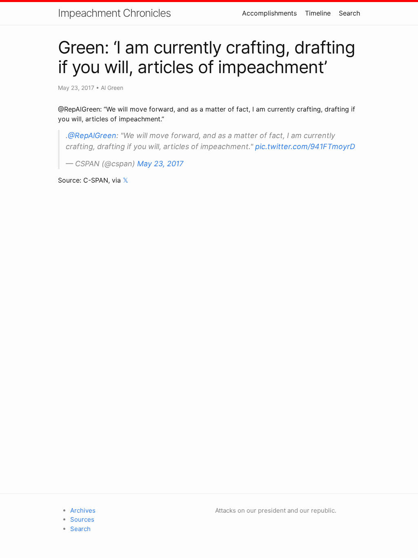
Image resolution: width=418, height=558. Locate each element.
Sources (82, 519)
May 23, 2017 (160, 163)
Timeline (318, 13)
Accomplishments (269, 13)
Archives (83, 510)
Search (349, 13)
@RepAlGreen (92, 135)
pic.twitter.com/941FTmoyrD (305, 146)
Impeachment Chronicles (114, 13)
